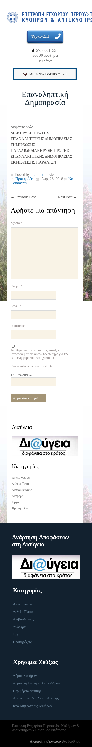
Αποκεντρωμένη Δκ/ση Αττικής (36, 698)
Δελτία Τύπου (21, 484)
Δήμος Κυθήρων (25, 676)
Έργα (15, 502)
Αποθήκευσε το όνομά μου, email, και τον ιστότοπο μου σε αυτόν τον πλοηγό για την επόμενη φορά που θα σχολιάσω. (39, 354)
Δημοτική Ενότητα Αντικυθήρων (36, 683)
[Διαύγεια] (45, 446)
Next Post (67, 197)
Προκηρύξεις (25, 179)
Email (16, 306)
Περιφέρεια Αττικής (27, 691)
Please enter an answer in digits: (32, 366)
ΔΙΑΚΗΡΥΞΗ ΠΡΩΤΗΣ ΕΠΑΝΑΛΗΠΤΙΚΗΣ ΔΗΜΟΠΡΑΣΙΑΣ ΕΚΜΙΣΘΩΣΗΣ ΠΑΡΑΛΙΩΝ (41, 156)
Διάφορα (17, 496)
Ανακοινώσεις (21, 477)
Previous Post (23, 197)
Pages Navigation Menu (48, 74)
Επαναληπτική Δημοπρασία (45, 98)
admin (38, 175)
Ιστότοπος (18, 326)
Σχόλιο (16, 223)
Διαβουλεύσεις (22, 490)
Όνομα (16, 286)
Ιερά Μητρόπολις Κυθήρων (32, 706)
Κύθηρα (74, 741)
